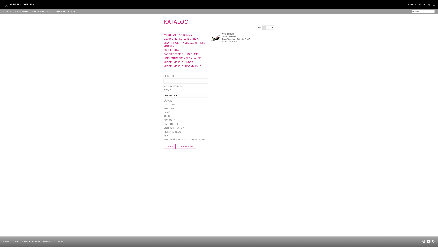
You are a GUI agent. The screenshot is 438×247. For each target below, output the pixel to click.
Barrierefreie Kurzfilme (181, 54)
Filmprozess (172, 132)
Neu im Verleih (174, 86)
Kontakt (72, 11)
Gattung (169, 104)
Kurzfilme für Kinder (178, 62)
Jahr (167, 116)
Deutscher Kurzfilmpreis (181, 38)
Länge (168, 100)
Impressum (47, 241)
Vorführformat (174, 128)
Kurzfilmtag (172, 50)
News (50, 11)
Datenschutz (59, 241)
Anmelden (411, 5)
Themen (169, 108)
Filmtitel (170, 76)
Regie (167, 90)
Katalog (7, 11)
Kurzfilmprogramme (178, 34)
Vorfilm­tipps (21, 11)
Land (167, 112)
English (422, 5)
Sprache (169, 120)
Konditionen (37, 11)
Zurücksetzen (186, 146)
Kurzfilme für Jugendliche (182, 66)
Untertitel (171, 124)
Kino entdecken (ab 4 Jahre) (183, 58)
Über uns (60, 11)
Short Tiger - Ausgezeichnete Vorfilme (184, 44)
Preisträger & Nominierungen (184, 139)
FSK (166, 135)
